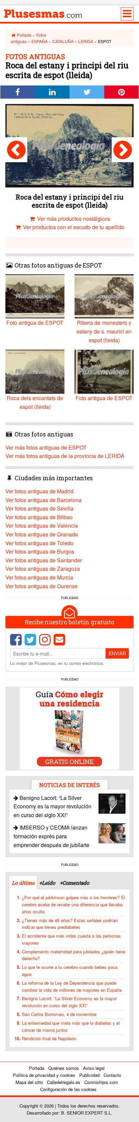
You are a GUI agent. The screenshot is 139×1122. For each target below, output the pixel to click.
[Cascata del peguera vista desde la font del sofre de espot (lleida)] (16, 149)
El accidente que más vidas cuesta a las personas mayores (71, 939)
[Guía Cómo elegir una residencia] (69, 728)
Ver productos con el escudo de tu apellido (73, 227)
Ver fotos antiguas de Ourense (41, 586)
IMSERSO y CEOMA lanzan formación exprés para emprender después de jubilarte (51, 835)
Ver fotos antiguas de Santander (43, 560)
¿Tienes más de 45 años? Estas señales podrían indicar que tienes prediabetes (70, 924)
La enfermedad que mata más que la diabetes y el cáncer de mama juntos (71, 1026)
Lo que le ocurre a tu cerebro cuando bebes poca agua (69, 970)
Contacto (112, 1075)
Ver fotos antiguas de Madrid (39, 491)
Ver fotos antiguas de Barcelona (43, 500)
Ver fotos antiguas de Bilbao (39, 517)
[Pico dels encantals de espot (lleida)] (123, 149)
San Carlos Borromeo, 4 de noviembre (59, 1014)
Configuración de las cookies (68, 1089)
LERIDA (85, 41)
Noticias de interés (69, 784)
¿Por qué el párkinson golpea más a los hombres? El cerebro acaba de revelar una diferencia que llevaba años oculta (73, 904)
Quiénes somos (63, 1068)
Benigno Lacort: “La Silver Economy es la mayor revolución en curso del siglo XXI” (52, 806)
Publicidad (89, 1075)
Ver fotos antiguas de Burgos (39, 551)
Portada (23, 35)
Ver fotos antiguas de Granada (41, 534)
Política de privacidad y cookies (44, 1075)
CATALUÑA (63, 41)
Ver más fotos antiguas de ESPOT (46, 447)
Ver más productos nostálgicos (73, 218)
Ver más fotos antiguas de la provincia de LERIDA (64, 456)
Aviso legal (94, 1068)
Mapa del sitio (29, 1082)
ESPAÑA (39, 41)
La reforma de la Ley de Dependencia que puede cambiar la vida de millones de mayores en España (72, 986)
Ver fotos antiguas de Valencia (41, 525)
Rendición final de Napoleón (49, 1038)
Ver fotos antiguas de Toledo (39, 543)
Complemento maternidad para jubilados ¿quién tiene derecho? (73, 955)
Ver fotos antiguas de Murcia (39, 577)
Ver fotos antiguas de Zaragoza (42, 568)
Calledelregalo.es (63, 1082)
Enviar (117, 653)
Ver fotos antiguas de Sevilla (39, 508)
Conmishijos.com (101, 1082)
